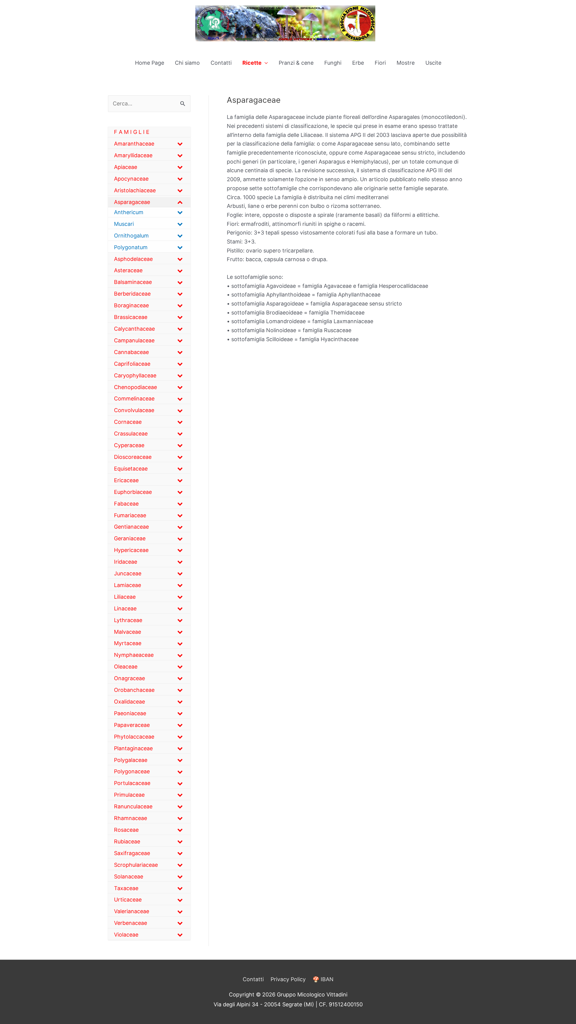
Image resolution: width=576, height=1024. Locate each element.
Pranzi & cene (296, 63)
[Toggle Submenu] (180, 144)
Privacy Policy (288, 979)
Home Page (149, 63)
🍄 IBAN (323, 979)
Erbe (358, 63)
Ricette (252, 63)
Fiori (380, 63)
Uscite (433, 63)
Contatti (221, 63)
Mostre (406, 63)
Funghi (332, 63)
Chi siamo (187, 63)
